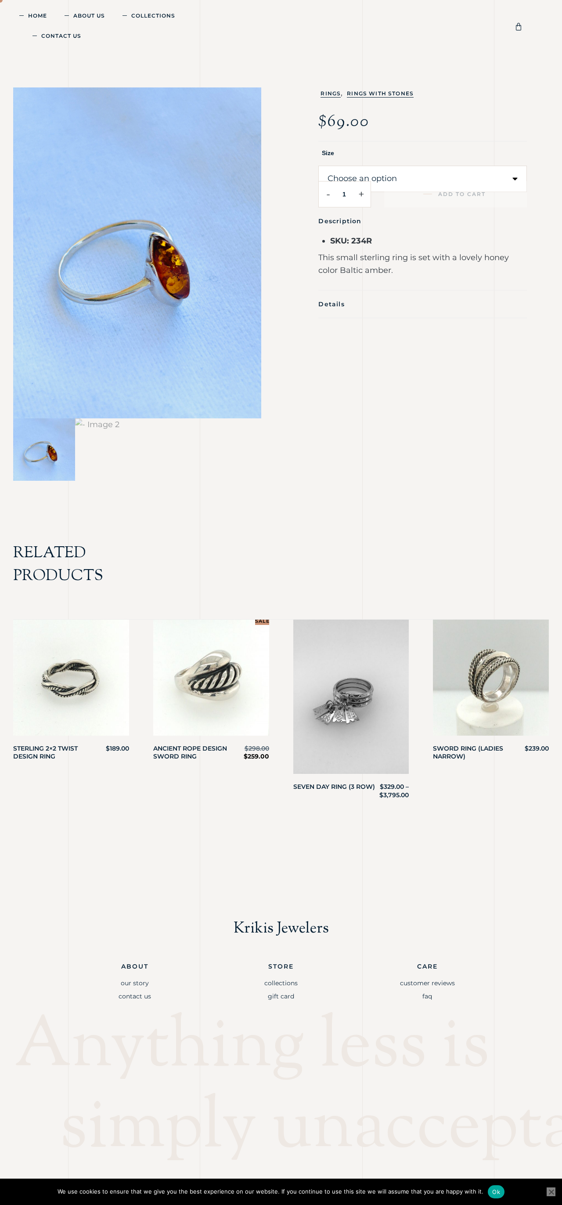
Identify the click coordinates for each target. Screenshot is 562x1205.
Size (328, 152)
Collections (153, 15)
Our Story (135, 983)
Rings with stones (380, 93)
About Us (89, 15)
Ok (496, 1191)
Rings (331, 93)
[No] (551, 1191)
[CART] (520, 25)
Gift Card (281, 996)
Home (37, 15)
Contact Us (61, 36)
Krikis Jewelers (281, 929)
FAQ (427, 996)
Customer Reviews (427, 983)
